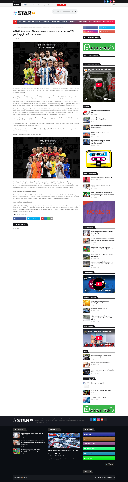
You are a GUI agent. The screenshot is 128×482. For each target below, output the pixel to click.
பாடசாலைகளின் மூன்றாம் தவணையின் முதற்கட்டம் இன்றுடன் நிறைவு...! (102, 371)
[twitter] (108, 1)
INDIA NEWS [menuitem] (46, 21)
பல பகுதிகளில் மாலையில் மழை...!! (99, 308)
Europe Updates (90, 443)
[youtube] (114, 1)
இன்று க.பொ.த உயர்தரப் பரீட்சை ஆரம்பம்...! (101, 362)
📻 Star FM (24, 477)
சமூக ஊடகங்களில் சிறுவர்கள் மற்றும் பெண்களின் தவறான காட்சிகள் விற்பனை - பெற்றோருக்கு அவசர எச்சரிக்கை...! (103, 240)
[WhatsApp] (105, 419)
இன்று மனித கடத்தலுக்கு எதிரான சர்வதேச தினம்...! (101, 111)
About (19, 1)
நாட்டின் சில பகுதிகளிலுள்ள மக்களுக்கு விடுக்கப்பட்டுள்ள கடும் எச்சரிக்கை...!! (100, 302)
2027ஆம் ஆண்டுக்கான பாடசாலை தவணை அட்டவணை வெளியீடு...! (101, 356)
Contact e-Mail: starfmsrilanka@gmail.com (104, 477)
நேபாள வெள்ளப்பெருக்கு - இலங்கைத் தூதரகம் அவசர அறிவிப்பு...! (102, 255)
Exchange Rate (89, 448)
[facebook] (105, 1)
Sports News (20, 27)
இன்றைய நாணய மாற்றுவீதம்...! (98, 383)
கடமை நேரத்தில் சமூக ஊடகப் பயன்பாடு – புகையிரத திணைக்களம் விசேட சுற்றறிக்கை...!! (102, 248)
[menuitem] (15, 22)
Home (14, 1)
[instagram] (111, 1)
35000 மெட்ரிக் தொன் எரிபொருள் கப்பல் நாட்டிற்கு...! (100, 133)
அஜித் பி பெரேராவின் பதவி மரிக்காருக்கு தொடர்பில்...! (100, 186)
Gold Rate (88, 453)
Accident (88, 434)
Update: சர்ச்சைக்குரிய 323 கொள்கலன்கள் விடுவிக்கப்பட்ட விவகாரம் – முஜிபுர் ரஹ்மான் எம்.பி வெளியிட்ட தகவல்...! (102, 194)
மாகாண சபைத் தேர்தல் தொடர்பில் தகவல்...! (101, 177)
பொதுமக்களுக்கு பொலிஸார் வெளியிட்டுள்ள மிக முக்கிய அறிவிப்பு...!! (102, 232)
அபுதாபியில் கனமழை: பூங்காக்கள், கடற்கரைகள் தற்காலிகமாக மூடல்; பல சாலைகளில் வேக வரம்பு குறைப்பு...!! (102, 263)
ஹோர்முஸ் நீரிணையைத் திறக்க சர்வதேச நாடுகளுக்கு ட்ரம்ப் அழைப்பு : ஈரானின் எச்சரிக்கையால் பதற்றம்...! (100, 141)
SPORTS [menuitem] (64, 21)
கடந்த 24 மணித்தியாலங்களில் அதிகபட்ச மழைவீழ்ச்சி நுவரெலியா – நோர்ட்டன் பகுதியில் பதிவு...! (101, 317)
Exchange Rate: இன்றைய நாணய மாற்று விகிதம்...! (101, 391)
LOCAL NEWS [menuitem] (22, 21)
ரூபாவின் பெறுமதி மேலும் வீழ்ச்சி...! (99, 398)
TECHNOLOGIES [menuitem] (82, 21)
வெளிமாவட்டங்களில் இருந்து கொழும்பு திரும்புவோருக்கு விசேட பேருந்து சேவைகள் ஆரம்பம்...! (48, 5)
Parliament (88, 458)
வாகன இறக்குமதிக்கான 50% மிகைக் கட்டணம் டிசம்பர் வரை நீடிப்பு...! (63, 451)
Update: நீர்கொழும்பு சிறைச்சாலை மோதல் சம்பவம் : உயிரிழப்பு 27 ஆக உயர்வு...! (101, 118)
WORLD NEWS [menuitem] (56, 21)
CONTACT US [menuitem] (107, 21)
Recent (18, 214)
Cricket (87, 439)
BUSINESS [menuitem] (72, 21)
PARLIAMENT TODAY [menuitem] (34, 21)
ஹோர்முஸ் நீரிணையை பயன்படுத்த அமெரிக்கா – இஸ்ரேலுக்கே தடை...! (102, 126)
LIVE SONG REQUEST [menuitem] (95, 21)
